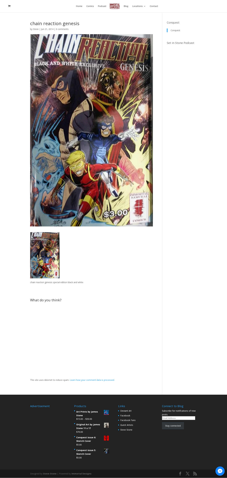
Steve (36, 29)
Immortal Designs (81, 473)
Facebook (125, 415)
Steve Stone (126, 429)
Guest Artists (126, 424)
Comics (90, 6)
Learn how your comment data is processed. (92, 379)
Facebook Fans (128, 420)
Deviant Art (126, 410)
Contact (154, 6)
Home (79, 6)
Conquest (173, 22)
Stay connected (173, 425)
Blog (126, 6)
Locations (137, 6)
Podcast (102, 6)
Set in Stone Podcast (180, 43)
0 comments (62, 29)
